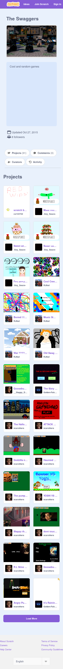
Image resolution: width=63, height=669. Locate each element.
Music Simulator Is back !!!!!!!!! (51, 317)
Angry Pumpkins (21, 602)
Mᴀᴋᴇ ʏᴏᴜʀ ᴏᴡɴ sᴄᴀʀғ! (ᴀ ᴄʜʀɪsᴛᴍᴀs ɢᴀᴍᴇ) (51, 210)
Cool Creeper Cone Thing (51, 281)
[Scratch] (13, 4)
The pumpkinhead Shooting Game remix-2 (21, 495)
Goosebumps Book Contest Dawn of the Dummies (21, 388)
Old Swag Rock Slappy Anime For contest (51, 353)
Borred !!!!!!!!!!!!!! (21, 317)
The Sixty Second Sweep (51, 388)
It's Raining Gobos (51, 602)
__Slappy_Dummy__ (21, 392)
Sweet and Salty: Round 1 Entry (21, 245)
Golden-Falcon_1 (51, 392)
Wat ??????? (21, 353)
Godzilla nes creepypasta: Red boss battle (21, 460)
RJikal (47, 285)
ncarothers (19, 428)
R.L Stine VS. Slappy (21, 567)
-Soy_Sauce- (50, 213)
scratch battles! (21, 210)
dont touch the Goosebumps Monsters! (51, 531)
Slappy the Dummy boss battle (21, 531)
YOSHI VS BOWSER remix (51, 495)
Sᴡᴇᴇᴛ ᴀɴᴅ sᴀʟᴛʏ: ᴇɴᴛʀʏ (51, 245)
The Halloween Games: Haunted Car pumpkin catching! (21, 424)
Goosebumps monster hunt (51, 567)
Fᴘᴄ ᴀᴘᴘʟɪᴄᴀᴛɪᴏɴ (21, 281)
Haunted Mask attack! (51, 460)
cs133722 (18, 213)
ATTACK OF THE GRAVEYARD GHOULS (51, 424)
